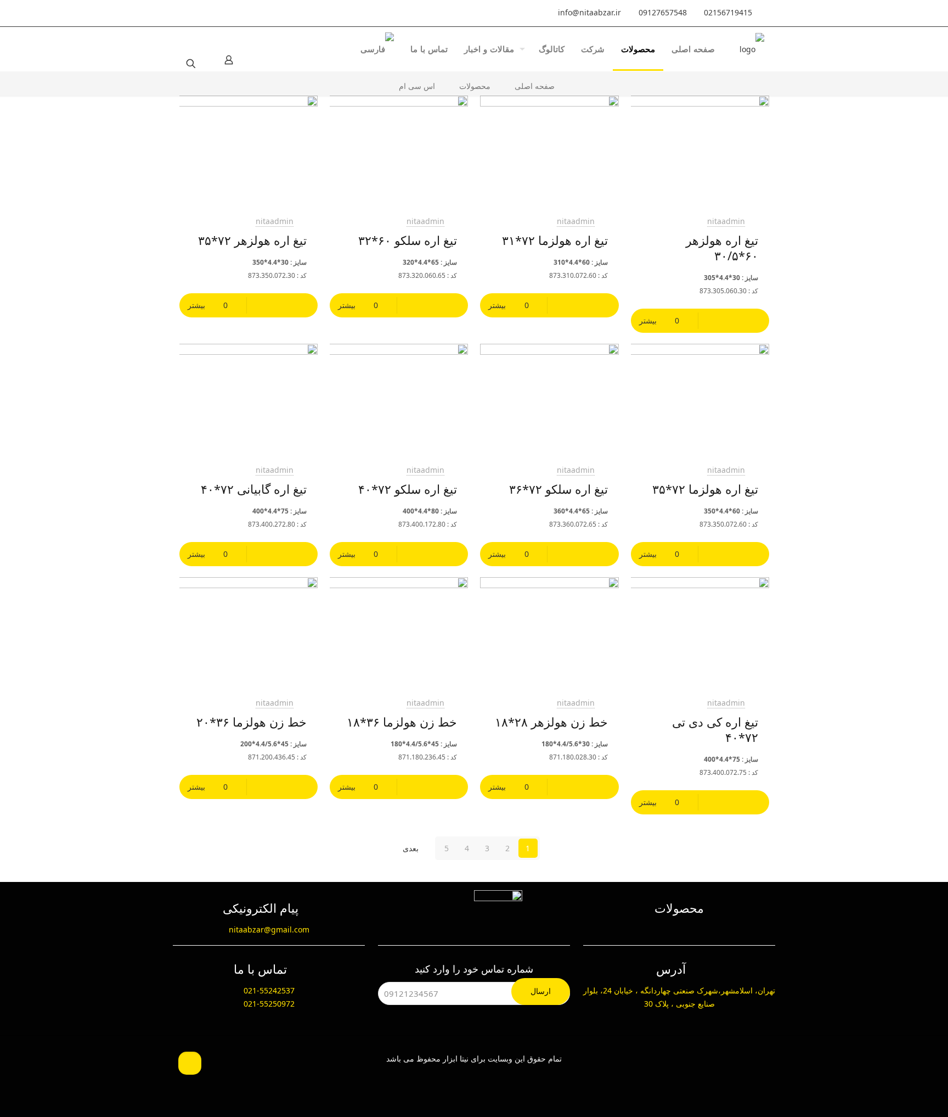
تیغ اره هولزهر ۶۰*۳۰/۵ (722, 248)
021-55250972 (269, 1003)
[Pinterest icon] (216, 13)
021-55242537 (269, 990)
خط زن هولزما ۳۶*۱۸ (402, 721)
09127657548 (663, 12)
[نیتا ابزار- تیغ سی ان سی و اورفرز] (752, 49)
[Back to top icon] (189, 1063)
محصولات (474, 86)
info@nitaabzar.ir (589, 12)
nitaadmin (726, 221)
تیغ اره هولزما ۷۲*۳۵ (705, 489)
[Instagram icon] (193, 13)
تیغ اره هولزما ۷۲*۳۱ (555, 240)
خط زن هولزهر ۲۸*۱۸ (551, 721)
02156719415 (728, 12)
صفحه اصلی (535, 86)
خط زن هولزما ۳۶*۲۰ (251, 721)
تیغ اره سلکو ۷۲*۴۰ (407, 489)
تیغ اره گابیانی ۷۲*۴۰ (254, 489)
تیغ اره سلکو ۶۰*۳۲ (407, 240)
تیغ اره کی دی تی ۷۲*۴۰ (715, 729)
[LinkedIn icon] (239, 13)
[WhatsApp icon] (286, 13)
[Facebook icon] (262, 13)
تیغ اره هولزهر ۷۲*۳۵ (252, 240)
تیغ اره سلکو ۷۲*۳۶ (558, 489)
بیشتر (648, 320)
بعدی (411, 848)
